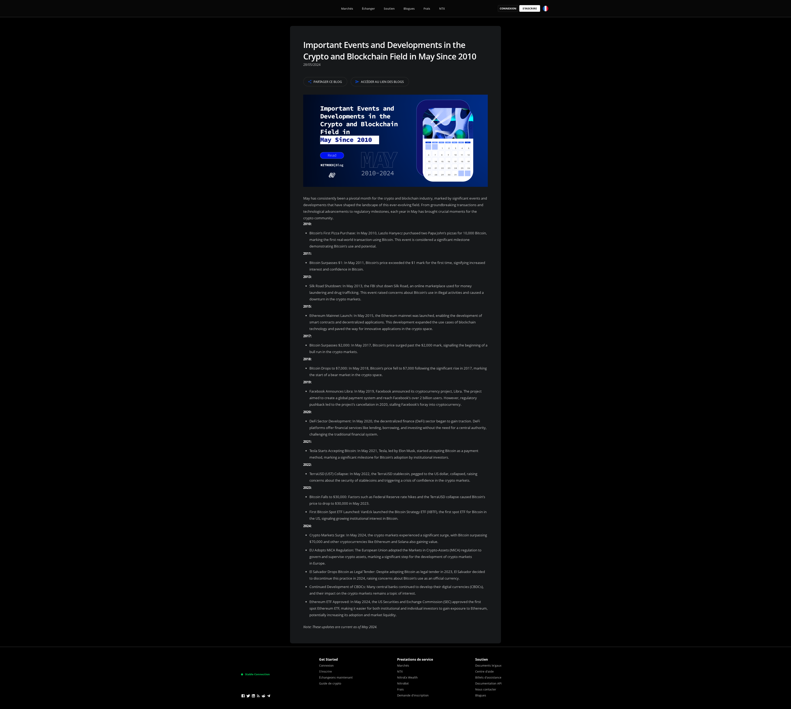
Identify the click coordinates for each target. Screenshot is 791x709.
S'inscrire (530, 8)
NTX (442, 8)
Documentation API (488, 683)
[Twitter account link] (248, 696)
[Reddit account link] (263, 696)
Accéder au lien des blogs (382, 82)
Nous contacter (485, 689)
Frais (427, 8)
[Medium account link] (258, 696)
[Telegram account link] (269, 696)
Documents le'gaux (488, 665)
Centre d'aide (484, 671)
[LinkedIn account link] (253, 696)
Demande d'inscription (413, 695)
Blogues (409, 8)
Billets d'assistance (488, 677)
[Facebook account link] (243, 696)
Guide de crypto (330, 683)
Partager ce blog (328, 82)
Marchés (347, 8)
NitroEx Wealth (407, 677)
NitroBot (403, 683)
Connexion (508, 8)
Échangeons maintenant (336, 677)
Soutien (389, 8)
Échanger (368, 8)
